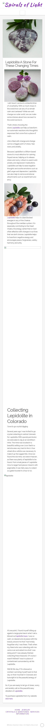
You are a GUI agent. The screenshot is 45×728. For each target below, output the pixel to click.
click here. (9, 699)
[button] (22, 12)
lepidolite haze (21, 636)
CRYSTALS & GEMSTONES (17, 712)
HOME (17, 710)
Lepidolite (16, 128)
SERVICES (34, 712)
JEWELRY (26, 710)
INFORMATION (22, 714)
